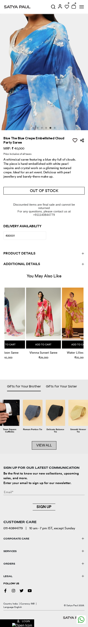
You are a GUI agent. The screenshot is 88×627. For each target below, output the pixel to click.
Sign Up (44, 507)
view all (44, 445)
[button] (5, 319)
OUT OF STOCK (44, 190)
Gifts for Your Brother (24, 386)
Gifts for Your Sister (61, 386)
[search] (53, 6)
